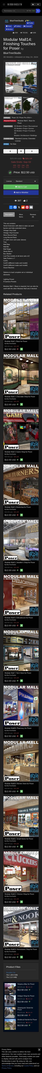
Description (9, 214)
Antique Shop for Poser (25, 996)
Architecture (25, 135)
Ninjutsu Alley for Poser (25, 984)
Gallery (18, 26)
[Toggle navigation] (4, 4)
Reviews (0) (33, 216)
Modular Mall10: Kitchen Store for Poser (19, 783)
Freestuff (28, 26)
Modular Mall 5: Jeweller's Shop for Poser (20, 562)
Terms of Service (8, 1066)
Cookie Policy (28, 1066)
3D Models (18, 126)
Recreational (33, 126)
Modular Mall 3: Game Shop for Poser (18, 452)
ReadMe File (10, 972)
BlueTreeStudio (12, 53)
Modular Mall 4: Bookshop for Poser (18, 507)
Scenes (31, 128)
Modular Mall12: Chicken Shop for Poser (19, 894)
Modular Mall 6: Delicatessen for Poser (19, 618)
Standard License (21, 138)
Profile (30, 23)
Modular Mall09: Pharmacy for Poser (18, 728)
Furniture (32, 131)
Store (9, 26)
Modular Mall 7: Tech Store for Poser (18, 673)
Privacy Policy (6, 1068)
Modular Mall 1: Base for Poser (16, 341)
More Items (21, 216)
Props (25, 126)
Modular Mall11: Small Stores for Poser (19, 839)
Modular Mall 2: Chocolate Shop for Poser (20, 396)
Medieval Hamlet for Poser (27, 1020)
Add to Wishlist (21, 192)
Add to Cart (22, 187)
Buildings (33, 135)
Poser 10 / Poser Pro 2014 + (22, 117)
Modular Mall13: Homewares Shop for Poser (21, 949)
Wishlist (10, 29)
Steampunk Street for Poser (25, 1009)
